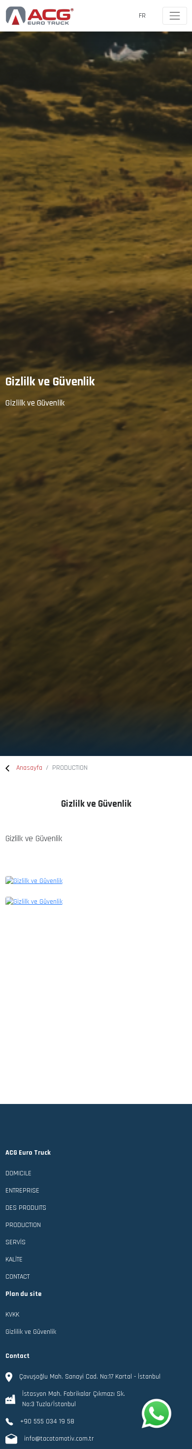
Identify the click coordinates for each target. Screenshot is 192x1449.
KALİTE (14, 1259)
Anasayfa (29, 767)
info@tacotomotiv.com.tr (59, 1438)
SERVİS (15, 1242)
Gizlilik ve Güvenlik (30, 1331)
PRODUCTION (23, 1225)
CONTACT (17, 1276)
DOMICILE (18, 1173)
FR (142, 15)
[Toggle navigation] (174, 15)
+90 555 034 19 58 (47, 1421)
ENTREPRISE (22, 1190)
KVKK (12, 1314)
